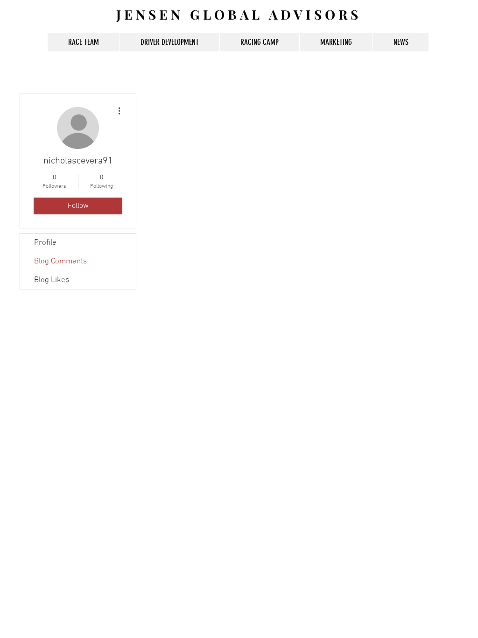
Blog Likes (51, 280)
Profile (45, 243)
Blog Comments (60, 261)
